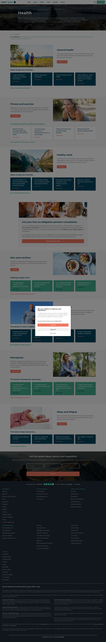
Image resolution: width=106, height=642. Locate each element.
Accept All (53, 325)
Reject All (53, 329)
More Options (53, 333)
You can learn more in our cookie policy (49, 321)
